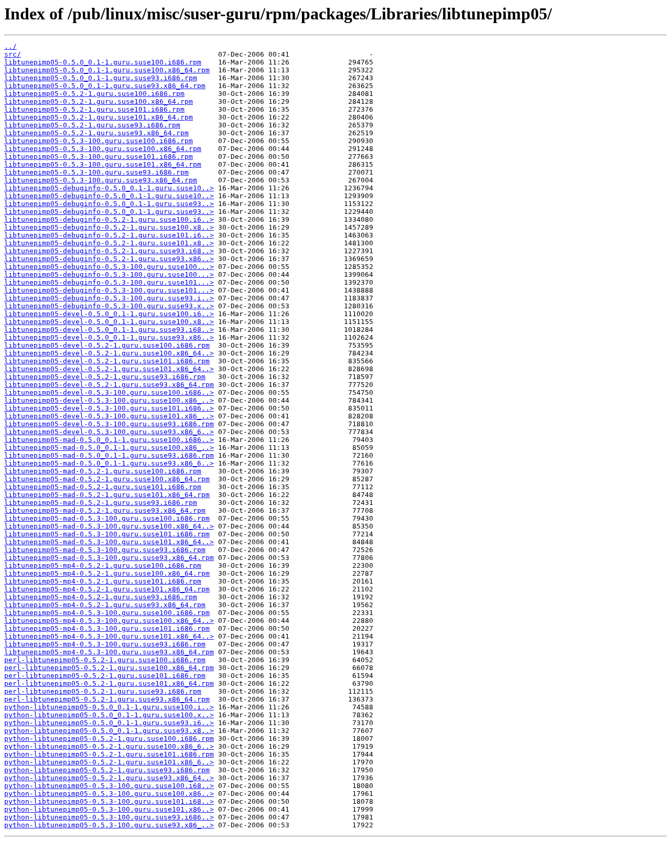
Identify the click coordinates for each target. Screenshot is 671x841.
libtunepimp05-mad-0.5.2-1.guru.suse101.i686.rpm (102, 487)
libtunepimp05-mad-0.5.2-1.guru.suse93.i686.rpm (100, 502)
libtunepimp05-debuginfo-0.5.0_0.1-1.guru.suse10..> (109, 188)
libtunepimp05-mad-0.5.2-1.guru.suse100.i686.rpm (102, 471)
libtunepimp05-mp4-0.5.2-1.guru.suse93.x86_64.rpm (104, 605)
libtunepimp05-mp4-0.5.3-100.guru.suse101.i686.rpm (107, 628)
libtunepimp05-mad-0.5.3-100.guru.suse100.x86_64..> (109, 526)
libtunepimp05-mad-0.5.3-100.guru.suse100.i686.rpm (107, 518)
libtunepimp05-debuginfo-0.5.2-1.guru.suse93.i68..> (109, 251)
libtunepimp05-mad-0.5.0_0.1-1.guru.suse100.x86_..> (109, 447)
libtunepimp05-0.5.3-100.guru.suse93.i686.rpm (96, 172)
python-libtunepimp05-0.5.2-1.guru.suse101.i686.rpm (109, 754)
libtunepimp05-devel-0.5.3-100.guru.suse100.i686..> (109, 392)
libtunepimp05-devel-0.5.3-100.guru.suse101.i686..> (109, 408)
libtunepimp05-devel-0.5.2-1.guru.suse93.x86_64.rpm (109, 385)
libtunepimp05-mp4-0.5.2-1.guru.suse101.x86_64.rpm (107, 589)
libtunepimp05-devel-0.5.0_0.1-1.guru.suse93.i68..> (109, 329)
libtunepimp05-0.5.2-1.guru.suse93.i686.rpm (92, 125)
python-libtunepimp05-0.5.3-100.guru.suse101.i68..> (109, 801)
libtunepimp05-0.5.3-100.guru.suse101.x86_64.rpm (102, 164)
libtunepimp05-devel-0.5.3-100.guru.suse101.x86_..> (109, 416)
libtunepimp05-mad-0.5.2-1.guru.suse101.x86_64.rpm (107, 495)
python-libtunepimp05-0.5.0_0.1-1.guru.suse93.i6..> (109, 723)
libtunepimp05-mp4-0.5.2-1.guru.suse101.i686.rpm (102, 581)
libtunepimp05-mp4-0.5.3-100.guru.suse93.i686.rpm (104, 644)
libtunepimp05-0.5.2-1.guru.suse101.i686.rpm (94, 109)
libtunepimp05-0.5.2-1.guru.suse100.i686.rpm (94, 94)
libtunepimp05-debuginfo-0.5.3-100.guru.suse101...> (109, 282)
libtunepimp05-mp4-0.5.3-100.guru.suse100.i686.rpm (107, 613)
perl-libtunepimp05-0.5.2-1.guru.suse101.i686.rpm (104, 676)
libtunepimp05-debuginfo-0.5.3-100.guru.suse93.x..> (109, 306)
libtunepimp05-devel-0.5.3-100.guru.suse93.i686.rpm (109, 424)
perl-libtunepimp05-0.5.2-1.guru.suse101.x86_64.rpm (109, 683)
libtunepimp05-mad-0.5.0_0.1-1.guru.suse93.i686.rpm (109, 455)
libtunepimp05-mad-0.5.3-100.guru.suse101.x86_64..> (109, 542)
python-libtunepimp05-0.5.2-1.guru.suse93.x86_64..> (109, 778)
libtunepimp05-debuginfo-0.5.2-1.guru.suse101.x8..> (109, 243)
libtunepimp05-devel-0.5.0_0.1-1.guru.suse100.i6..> (109, 314)
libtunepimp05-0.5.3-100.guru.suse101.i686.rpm (98, 156)
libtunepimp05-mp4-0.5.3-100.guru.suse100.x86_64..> (109, 620)
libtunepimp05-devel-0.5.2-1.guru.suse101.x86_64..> (109, 369)
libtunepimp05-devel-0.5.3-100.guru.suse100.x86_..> (109, 400)
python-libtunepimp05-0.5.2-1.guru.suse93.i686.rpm (107, 770)
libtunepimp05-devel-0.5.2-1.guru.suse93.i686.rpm (104, 377)
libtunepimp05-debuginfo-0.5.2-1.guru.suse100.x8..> (109, 227)
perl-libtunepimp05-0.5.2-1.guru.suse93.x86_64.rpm (107, 699)
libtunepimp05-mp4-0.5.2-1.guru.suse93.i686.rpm (100, 597)
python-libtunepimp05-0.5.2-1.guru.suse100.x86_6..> (109, 746)
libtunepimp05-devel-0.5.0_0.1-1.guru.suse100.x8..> (109, 322)
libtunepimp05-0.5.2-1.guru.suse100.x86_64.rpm (98, 101)
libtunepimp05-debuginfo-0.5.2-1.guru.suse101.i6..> (109, 235)
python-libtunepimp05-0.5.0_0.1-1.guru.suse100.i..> (109, 707)
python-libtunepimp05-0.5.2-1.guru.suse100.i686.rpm (109, 738)
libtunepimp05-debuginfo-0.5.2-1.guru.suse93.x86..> (109, 259)
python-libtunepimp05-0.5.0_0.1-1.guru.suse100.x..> (109, 715)
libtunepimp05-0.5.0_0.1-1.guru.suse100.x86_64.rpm (107, 70)
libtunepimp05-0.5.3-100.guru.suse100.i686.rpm (98, 141)
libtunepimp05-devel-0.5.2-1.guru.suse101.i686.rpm (107, 361)
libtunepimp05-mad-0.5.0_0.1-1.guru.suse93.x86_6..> (109, 463)
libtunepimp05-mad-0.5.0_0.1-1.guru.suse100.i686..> (109, 440)
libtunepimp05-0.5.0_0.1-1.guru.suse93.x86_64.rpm (104, 86)
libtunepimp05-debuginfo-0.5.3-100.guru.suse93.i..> (109, 298)
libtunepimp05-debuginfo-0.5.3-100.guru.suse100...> (109, 267)
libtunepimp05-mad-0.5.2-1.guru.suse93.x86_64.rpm (104, 510)
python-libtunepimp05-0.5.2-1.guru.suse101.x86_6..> (109, 762)
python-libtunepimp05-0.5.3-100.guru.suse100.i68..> (109, 786)
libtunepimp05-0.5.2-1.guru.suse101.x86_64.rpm (98, 117)
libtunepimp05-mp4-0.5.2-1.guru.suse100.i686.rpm (102, 565)
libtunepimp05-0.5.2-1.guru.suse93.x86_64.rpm (96, 133)
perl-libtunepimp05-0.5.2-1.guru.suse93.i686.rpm (102, 691)
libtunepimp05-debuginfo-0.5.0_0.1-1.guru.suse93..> (109, 204)
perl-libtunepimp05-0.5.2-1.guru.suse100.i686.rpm (104, 660)
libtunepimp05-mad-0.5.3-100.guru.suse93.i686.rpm (104, 550)
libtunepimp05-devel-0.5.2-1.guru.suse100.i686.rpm (107, 345)
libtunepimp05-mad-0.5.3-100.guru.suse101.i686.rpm (107, 534)
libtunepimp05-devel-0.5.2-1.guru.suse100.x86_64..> (109, 353)
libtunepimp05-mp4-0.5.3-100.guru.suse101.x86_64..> (109, 636)
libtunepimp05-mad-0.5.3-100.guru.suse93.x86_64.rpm (109, 558)
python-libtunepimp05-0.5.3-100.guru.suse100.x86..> (109, 793)
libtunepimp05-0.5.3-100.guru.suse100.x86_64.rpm (102, 149)
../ (10, 46)
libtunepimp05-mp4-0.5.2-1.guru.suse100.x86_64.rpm (107, 573)
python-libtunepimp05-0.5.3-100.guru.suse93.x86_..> (109, 825)
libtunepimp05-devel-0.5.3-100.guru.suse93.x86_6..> (109, 432)
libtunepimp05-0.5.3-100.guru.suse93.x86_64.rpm (100, 180)
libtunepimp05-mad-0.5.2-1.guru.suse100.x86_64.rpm (107, 479)
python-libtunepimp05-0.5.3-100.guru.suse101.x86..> (109, 809)
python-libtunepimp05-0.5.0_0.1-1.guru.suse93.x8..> (109, 731)
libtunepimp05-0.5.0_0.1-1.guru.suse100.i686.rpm (102, 62)
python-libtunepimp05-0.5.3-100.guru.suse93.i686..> (109, 817)
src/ (12, 54)
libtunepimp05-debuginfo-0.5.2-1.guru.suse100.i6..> (109, 219)
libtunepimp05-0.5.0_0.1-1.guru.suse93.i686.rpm (100, 78)
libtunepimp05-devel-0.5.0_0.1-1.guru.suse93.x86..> (109, 337)
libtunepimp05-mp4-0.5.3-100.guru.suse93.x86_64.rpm (109, 652)
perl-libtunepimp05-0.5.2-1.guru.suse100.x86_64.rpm (109, 668)
